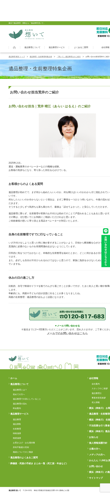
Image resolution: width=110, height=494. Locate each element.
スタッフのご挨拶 (100, 388)
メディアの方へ (97, 454)
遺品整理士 (97, 393)
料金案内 (17, 408)
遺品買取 (17, 424)
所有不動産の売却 (21, 447)
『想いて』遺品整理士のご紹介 (69, 57)
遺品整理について (32, 47)
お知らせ (93, 437)
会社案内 (96, 384)
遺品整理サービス (57, 47)
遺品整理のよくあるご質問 (24, 457)
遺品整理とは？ (20, 390)
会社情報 (93, 378)
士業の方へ (95, 449)
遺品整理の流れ (20, 404)
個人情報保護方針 (98, 443)
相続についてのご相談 (23, 452)
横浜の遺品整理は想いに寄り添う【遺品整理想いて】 (26, 34)
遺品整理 (17, 419)
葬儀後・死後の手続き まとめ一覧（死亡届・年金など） (39, 463)
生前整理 (17, 429)
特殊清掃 (17, 433)
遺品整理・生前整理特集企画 (41, 57)
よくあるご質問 (81, 47)
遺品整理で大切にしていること (27, 399)
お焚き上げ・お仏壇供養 (24, 443)
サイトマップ (96, 478)
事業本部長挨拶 (99, 398)
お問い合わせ (96, 466)
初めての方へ (19, 394)
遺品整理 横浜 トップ (17, 57)
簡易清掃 (17, 438)
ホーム (14, 47)
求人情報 (96, 402)
